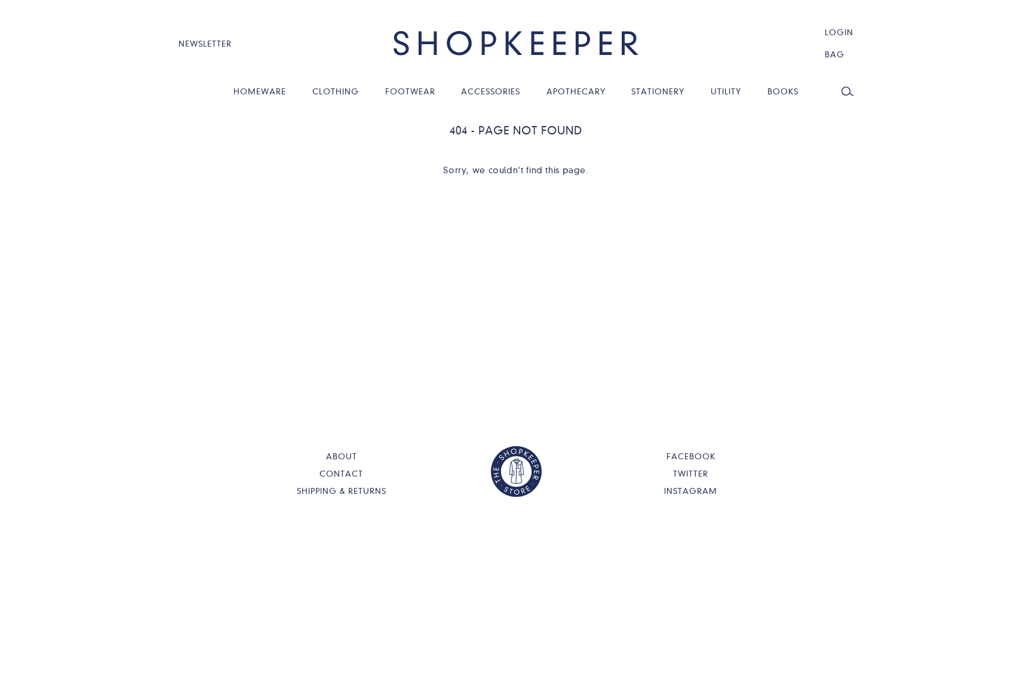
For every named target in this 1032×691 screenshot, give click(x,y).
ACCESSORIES (490, 91)
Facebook (690, 456)
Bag (834, 54)
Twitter (690, 473)
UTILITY (726, 91)
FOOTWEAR (410, 91)
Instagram (690, 491)
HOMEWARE (260, 91)
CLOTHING (335, 91)
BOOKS (782, 91)
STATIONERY (657, 91)
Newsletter (205, 43)
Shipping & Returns (341, 491)
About (341, 456)
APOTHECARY (576, 91)
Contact (341, 473)
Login (839, 32)
